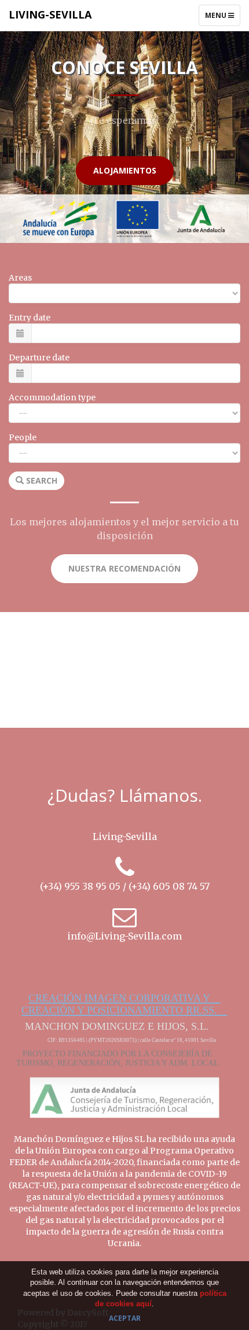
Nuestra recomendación (124, 568)
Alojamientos (124, 170)
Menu (222, 18)
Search (40, 480)
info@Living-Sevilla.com (124, 936)
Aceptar (125, 1318)
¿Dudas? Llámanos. (124, 795)
